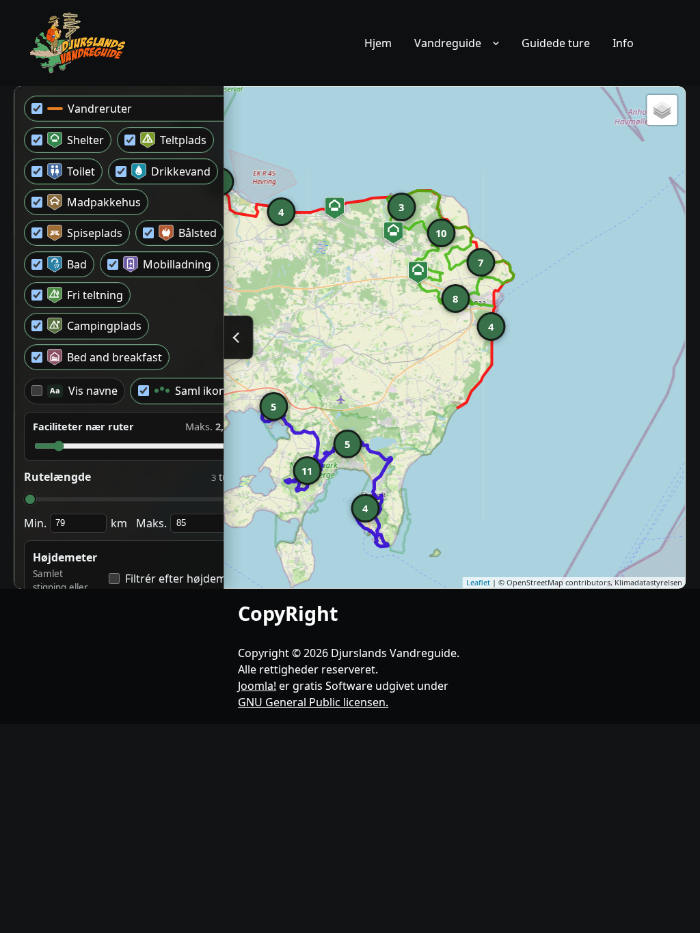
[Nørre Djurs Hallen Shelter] (393, 233)
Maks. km (191, 523)
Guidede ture (556, 43)
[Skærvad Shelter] (417, 272)
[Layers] (662, 110)
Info (623, 43)
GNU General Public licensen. (313, 702)
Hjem (378, 43)
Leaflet (478, 582)
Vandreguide (447, 43)
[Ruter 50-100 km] (78, 43)
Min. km (75, 523)
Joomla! (257, 685)
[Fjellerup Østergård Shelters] (334, 208)
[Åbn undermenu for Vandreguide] (496, 43)
